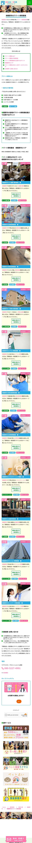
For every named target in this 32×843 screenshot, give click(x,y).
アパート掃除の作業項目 (11, 58)
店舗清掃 (17, 522)
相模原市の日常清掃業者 (9, 435)
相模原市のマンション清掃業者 (11, 561)
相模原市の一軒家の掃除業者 (11, 309)
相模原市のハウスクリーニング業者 (12, 477)
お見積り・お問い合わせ (11, 69)
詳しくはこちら (23, 200)
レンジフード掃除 (19, 606)
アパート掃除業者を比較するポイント (15, 60)
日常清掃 (16, 438)
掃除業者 (12, 807)
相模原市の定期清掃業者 (9, 224)
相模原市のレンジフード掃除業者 (12, 603)
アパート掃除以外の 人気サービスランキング (16, 65)
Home (4, 807)
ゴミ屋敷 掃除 (20, 186)
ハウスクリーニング (21, 480)
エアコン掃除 (18, 354)
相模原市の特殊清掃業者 (9, 267)
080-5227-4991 (12, 668)
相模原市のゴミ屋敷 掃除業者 (11, 182)
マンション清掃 (18, 564)
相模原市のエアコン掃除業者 (10, 351)
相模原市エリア (9, 63)
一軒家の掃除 (20, 312)
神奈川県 (20, 807)
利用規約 (5, 673)
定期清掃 (18, 228)
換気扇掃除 (19, 396)
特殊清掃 (17, 270)
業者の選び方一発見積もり (16, 195)
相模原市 (4, 19)
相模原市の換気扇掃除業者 (10, 393)
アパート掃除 (13, 106)
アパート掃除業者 (22, 19)
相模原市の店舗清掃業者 (9, 519)
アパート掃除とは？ (10, 56)
